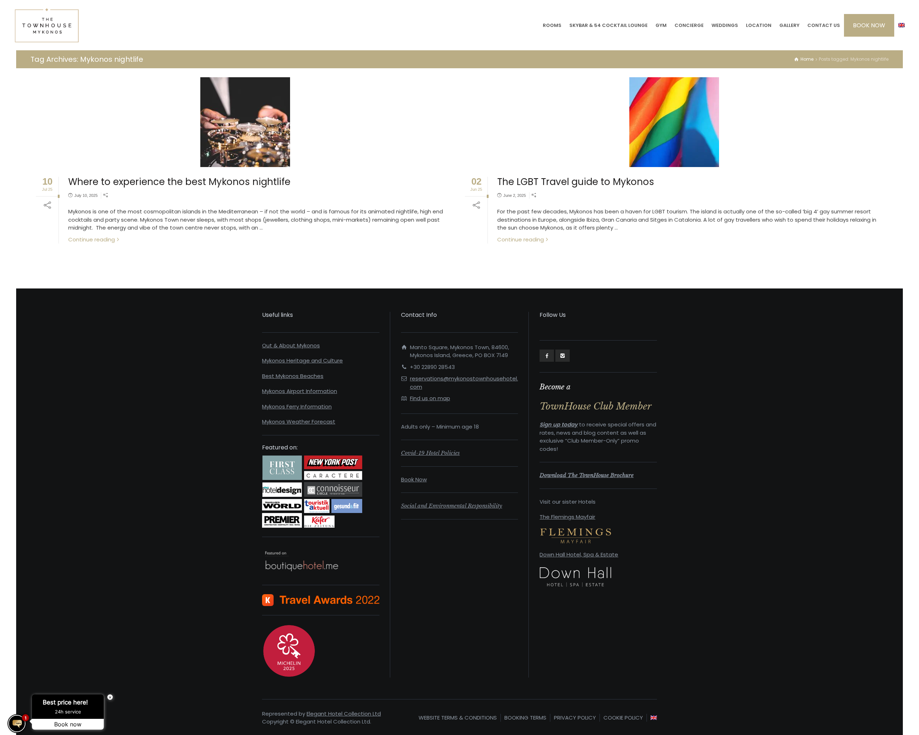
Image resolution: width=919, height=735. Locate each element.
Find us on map (430, 398)
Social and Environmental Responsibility (451, 505)
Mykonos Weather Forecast (298, 421)
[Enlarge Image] (245, 122)
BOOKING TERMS (525, 717)
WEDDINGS (725, 25)
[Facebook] (547, 356)
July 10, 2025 (86, 195)
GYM (661, 25)
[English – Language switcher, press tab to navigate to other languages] (901, 25)
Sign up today (559, 424)
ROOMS (552, 25)
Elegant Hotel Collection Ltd (344, 713)
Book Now (414, 479)
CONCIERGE (689, 25)
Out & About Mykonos (291, 345)
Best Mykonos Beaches (292, 376)
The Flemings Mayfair (567, 517)
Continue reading (91, 239)
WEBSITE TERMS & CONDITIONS (458, 717)
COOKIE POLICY (623, 717)
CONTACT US (823, 25)
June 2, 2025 (514, 195)
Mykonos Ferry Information (297, 406)
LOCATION (758, 25)
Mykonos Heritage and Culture (302, 360)
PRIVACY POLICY (575, 717)
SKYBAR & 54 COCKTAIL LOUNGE (608, 25)
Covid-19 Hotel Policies (430, 452)
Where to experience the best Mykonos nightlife (179, 181)
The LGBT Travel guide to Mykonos (575, 181)
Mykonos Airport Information (299, 391)
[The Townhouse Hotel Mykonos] (46, 25)
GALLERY (789, 25)
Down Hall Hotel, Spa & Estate (579, 554)
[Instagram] (562, 356)
